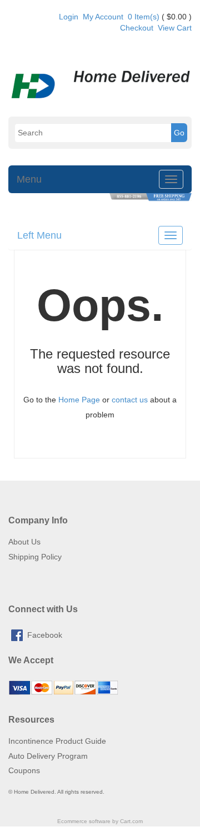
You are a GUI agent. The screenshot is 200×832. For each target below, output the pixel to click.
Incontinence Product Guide (57, 741)
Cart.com (131, 821)
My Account (103, 16)
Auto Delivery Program (48, 756)
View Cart (175, 27)
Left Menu (39, 235)
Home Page (79, 399)
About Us (24, 541)
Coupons (24, 770)
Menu (29, 179)
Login (68, 16)
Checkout (136, 27)
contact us (130, 399)
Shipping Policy (35, 556)
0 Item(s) (143, 16)
